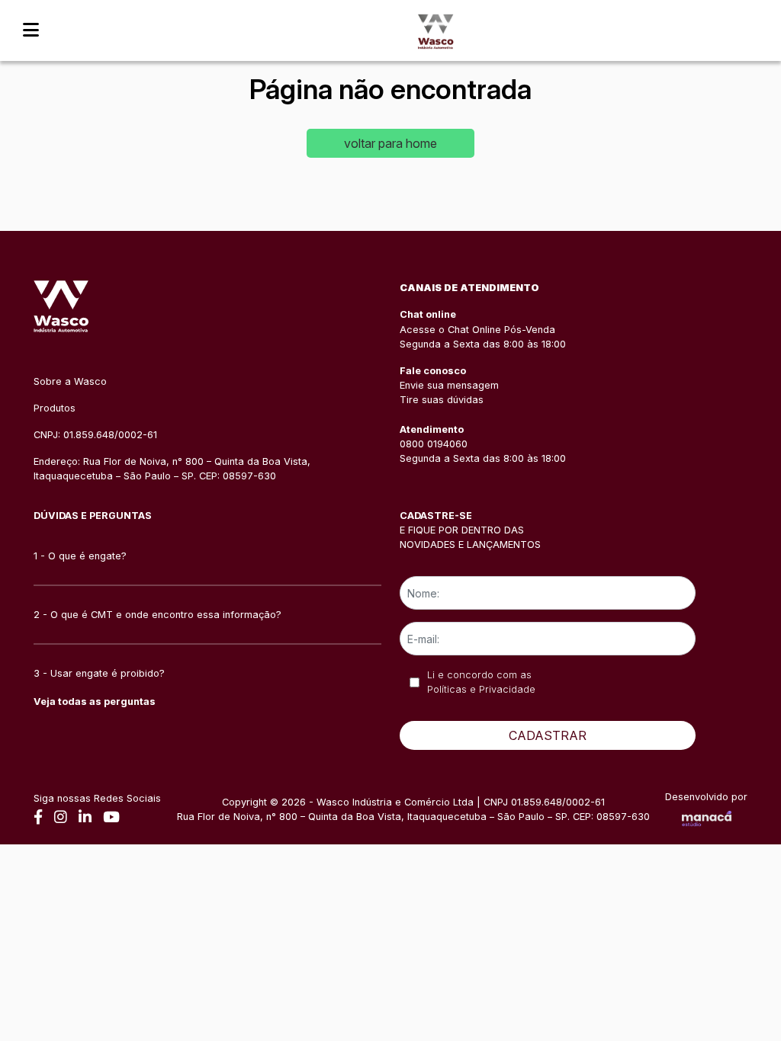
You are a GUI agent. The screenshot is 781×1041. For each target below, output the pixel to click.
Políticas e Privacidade (481, 689)
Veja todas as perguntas (95, 701)
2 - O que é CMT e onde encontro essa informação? (157, 614)
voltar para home (390, 143)
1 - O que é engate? (80, 556)
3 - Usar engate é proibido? (99, 673)
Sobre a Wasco (70, 381)
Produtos (55, 408)
